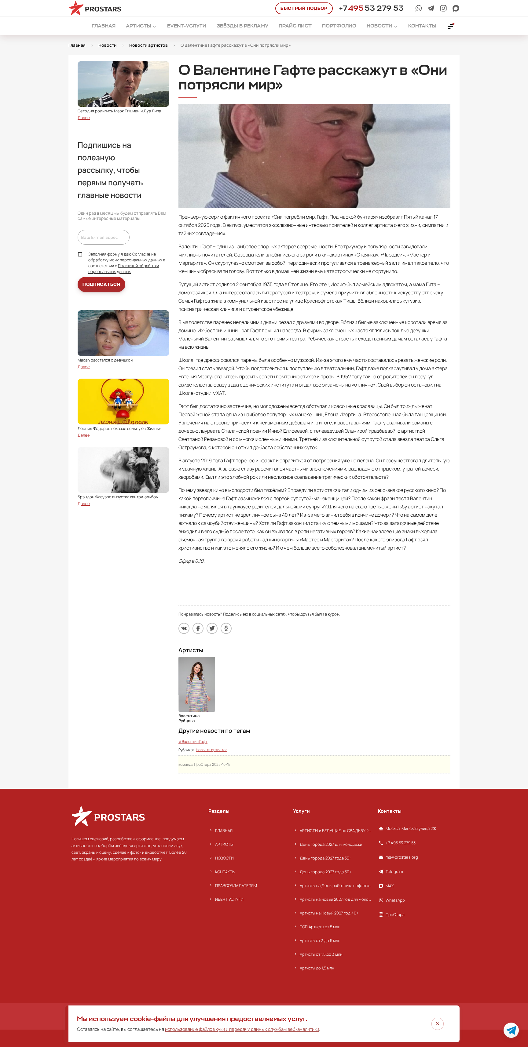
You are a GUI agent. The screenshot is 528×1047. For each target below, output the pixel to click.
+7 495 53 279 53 (401, 842)
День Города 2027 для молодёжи (331, 844)
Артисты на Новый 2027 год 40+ (329, 913)
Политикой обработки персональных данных (123, 268)
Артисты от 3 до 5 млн (320, 940)
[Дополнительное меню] (451, 26)
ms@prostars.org (402, 857)
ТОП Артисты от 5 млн (320, 926)
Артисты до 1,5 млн (317, 968)
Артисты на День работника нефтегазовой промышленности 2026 (336, 885)
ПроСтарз (395, 914)
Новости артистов (211, 749)
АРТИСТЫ (224, 844)
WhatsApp (395, 900)
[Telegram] (431, 8)
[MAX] (456, 8)
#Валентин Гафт (192, 741)
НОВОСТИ (224, 858)
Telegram (394, 871)
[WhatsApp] (418, 8)
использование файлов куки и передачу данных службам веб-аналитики (242, 1029)
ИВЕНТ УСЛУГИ (229, 899)
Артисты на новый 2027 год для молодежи (336, 899)
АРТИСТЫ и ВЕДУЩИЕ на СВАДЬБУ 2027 (336, 830)
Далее (84, 117)
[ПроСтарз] (443, 8)
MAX (390, 886)
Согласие (141, 254)
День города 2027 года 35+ (325, 858)
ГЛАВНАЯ (224, 830)
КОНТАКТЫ (225, 871)
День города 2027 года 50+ (326, 871)
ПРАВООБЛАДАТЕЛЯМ (236, 885)
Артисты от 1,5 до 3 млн (321, 954)
